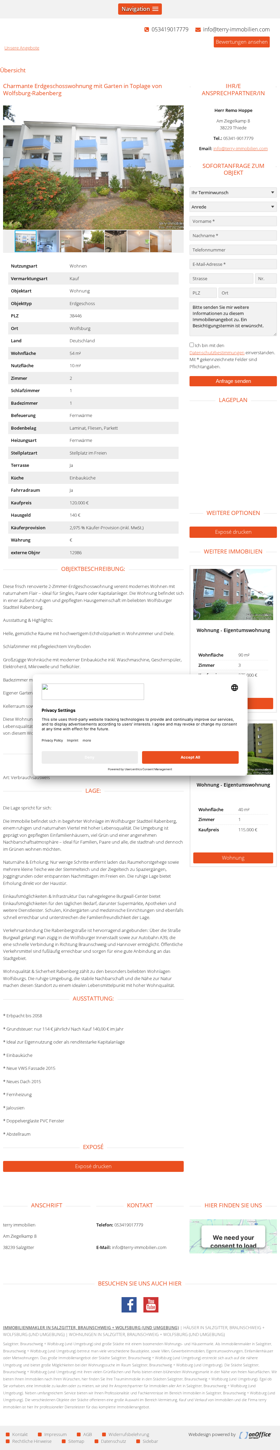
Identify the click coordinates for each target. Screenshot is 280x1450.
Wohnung (233, 857)
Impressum (55, 1434)
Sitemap (76, 1441)
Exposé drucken (93, 1166)
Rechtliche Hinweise (32, 1441)
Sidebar (150, 1441)
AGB (87, 1434)
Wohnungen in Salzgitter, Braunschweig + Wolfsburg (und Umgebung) (147, 1334)
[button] (177, 167)
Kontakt (20, 1434)
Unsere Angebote (21, 48)
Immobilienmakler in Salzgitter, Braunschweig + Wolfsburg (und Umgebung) (91, 1328)
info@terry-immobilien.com (240, 148)
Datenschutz (113, 1441)
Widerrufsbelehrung (129, 1434)
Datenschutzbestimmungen (217, 352)
